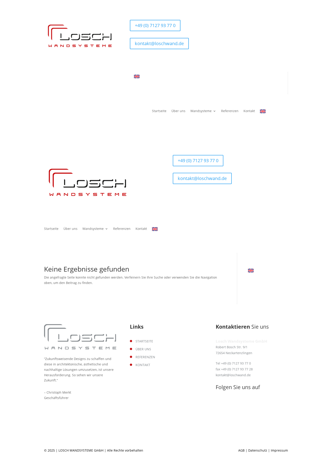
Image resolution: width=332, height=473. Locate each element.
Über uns (178, 111)
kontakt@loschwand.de (159, 43)
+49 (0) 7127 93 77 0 (155, 25)
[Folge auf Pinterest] (142, 59)
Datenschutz (257, 450)
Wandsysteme (201, 111)
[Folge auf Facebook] (133, 59)
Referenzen (229, 111)
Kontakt (249, 111)
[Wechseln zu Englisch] (137, 77)
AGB (241, 450)
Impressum (279, 450)
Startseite (159, 111)
